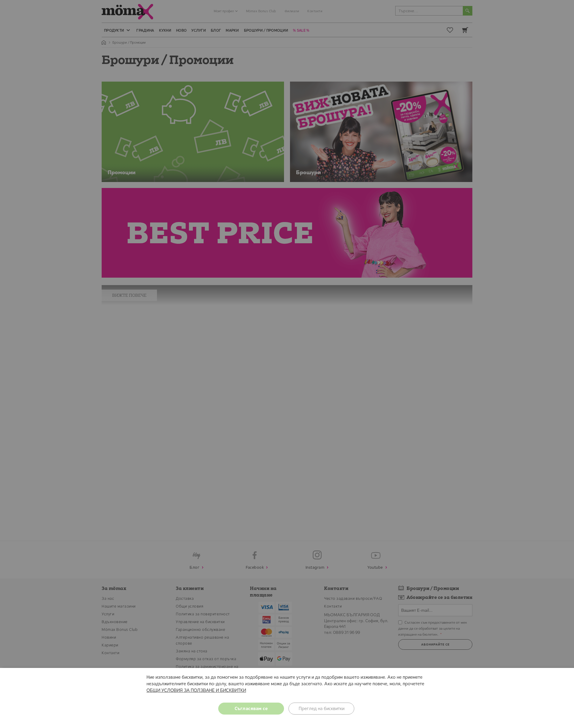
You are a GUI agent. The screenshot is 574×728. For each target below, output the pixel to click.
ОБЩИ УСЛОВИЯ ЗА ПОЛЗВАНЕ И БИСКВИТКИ (196, 690)
